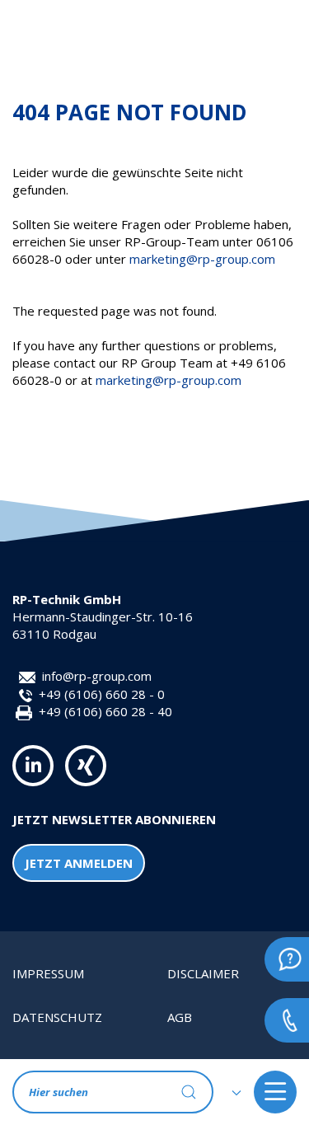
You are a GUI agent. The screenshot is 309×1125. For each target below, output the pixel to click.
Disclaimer (203, 973)
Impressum (48, 973)
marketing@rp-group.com (202, 259)
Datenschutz (57, 1017)
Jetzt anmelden (79, 863)
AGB (179, 1017)
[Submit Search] (188, 1092)
